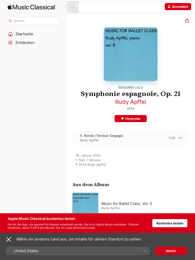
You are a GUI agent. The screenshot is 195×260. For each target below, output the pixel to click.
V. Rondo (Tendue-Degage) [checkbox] (101, 136)
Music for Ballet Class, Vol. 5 (126, 203)
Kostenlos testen (169, 223)
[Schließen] (8, 239)
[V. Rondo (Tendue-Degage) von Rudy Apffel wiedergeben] (69, 138)
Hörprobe (132, 119)
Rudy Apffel (130, 102)
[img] (31, 7)
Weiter (171, 251)
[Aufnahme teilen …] (187, 21)
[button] (33, 34)
